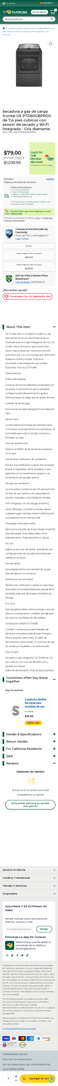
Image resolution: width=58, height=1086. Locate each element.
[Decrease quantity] (16, 1080)
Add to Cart (33, 723)
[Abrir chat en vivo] (51, 1079)
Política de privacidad (17, 1059)
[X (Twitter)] (22, 955)
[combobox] (29, 19)
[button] (29, 246)
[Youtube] (12, 955)
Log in (50, 165)
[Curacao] (16, 12)
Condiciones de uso (15, 1054)
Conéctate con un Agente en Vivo (30, 296)
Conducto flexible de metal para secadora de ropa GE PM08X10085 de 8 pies (35, 706)
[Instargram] (7, 955)
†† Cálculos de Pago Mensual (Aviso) (19, 1028)
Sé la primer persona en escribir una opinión (30, 805)
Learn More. (22, 238)
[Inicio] (4, 28)
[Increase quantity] (16, 1076)
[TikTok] (27, 955)
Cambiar (50, 179)
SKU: (5, 132)
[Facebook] (17, 955)
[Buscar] (52, 19)
